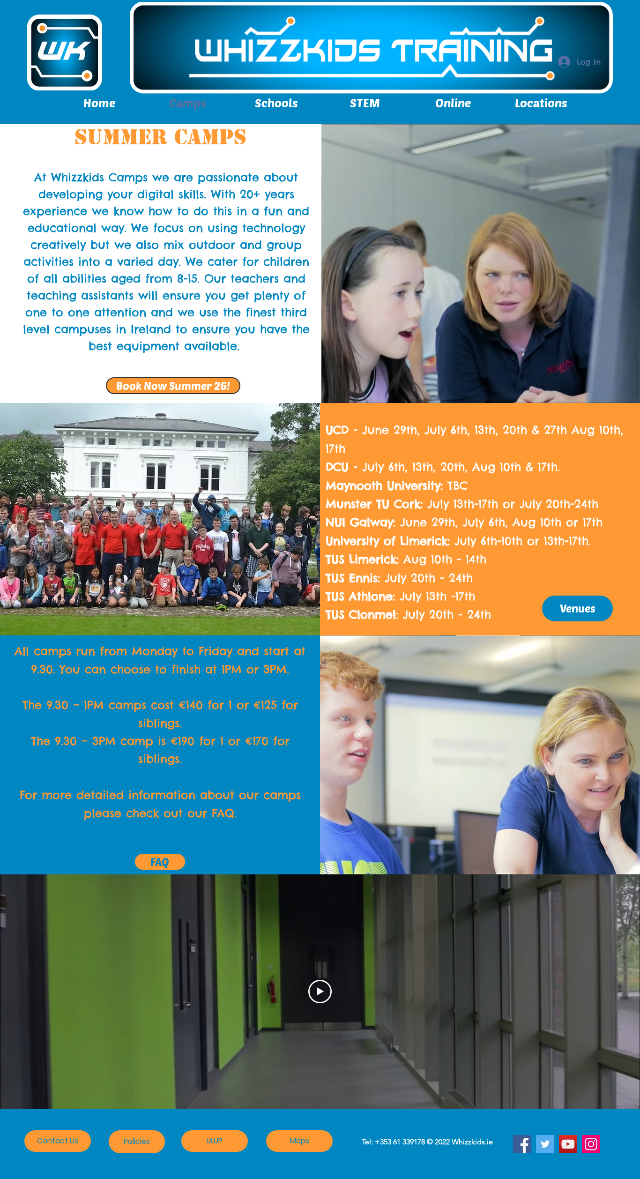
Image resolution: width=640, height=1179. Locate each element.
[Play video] (320, 991)
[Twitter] (545, 1144)
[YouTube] (568, 1144)
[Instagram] (591, 1144)
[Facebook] (522, 1144)
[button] (541, 103)
